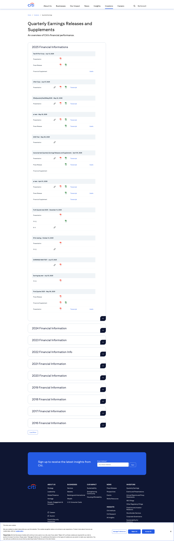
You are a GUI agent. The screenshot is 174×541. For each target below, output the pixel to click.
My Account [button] (142, 6)
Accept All (148, 531)
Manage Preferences (119, 531)
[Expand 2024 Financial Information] (103, 330)
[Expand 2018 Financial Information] (103, 401)
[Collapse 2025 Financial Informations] (103, 318)
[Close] (171, 531)
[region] (87, 531)
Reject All (134, 531)
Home (29, 15)
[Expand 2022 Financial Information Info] (103, 354)
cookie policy (19, 531)
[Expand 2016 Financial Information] (103, 425)
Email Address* (102, 461)
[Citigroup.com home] (32, 486)
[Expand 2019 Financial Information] (103, 389)
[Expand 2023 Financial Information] (103, 342)
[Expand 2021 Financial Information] (103, 365)
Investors (36, 15)
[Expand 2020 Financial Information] (103, 377)
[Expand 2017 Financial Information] (103, 413)
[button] (48, 7)
